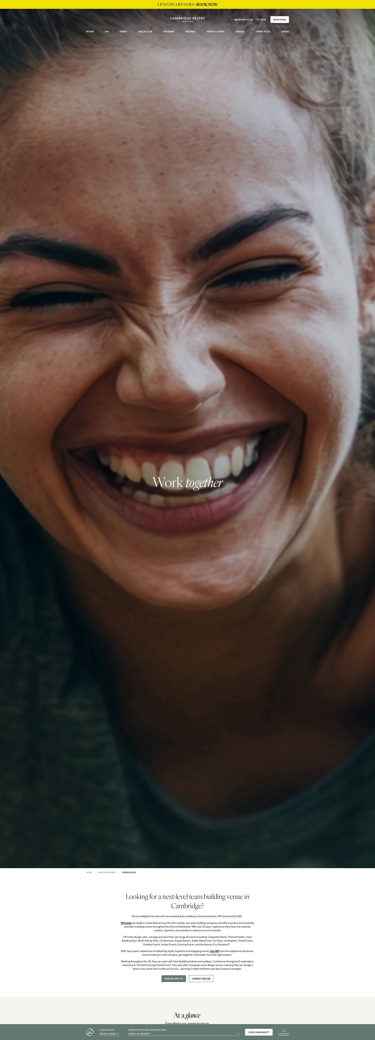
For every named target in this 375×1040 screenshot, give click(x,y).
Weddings (168, 31)
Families (239, 31)
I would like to (107, 1032)
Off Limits (126, 923)
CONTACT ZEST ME (201, 978)
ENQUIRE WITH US (174, 978)
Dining (123, 31)
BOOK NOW (279, 19)
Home (89, 872)
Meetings (190, 31)
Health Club (145, 31)
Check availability (258, 1032)
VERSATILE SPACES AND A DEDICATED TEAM (147, 1032)
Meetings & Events (107, 872)
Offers (285, 31)
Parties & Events (216, 31)
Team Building (129, 872)
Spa (107, 31)
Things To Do (262, 31)
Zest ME (214, 951)
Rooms (90, 31)
